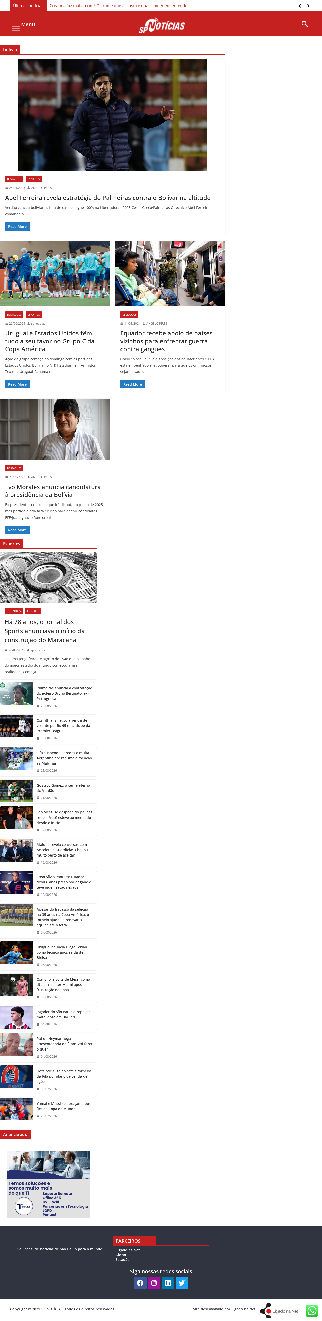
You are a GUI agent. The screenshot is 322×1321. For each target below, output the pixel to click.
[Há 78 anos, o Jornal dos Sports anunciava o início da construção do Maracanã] (48, 577)
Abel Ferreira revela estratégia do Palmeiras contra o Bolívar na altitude (108, 197)
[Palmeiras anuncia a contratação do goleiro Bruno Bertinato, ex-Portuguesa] (16, 697)
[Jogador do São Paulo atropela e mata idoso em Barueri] (16, 1018)
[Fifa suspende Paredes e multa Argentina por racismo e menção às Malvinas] (16, 761)
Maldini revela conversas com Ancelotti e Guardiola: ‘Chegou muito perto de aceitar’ (62, 850)
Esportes (34, 179)
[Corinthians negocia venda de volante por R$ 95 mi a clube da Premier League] (16, 729)
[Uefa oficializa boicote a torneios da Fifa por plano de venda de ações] (16, 1080)
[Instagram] (154, 1283)
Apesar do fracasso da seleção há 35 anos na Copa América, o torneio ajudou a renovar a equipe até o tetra (63, 917)
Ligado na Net (128, 1250)
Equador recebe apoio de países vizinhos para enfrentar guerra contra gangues (166, 341)
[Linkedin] (168, 1283)
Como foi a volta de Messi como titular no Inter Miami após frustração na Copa (63, 984)
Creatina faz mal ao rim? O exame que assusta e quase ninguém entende (118, 5)
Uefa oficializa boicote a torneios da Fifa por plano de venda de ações (64, 1076)
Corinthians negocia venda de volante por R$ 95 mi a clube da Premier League (63, 725)
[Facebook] (140, 1283)
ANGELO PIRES (41, 188)
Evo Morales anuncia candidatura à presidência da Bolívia (53, 491)
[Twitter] (182, 1283)
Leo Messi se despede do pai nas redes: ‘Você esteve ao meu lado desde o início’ (64, 817)
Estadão (123, 1259)
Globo (121, 1254)
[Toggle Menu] (16, 28)
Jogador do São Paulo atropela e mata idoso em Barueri (64, 1014)
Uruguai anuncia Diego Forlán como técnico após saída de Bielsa (62, 952)
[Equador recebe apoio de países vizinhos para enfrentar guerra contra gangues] (170, 273)
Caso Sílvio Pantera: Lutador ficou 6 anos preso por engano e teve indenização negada (64, 882)
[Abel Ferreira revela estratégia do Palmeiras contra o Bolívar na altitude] (112, 115)
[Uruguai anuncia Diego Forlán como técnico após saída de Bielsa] (16, 956)
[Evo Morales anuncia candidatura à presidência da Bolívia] (55, 429)
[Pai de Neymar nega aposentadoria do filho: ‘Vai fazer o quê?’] (16, 1047)
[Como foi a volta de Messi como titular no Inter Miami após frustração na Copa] (16, 988)
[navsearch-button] (303, 24)
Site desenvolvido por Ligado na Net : (225, 1309)
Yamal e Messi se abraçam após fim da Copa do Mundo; (64, 1106)
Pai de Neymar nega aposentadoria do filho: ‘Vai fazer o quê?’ (65, 1044)
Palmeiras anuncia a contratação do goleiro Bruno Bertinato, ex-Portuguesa (64, 693)
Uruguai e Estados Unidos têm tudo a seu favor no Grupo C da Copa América (50, 341)
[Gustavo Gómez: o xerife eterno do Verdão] (16, 792)
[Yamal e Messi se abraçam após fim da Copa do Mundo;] (16, 1110)
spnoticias (38, 323)
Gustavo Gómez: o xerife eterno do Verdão (63, 788)
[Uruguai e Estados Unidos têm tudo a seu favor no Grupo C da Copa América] (55, 273)
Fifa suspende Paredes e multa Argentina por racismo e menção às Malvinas (64, 758)
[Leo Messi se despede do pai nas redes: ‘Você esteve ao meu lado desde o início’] (16, 821)
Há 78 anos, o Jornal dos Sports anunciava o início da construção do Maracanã (45, 630)
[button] (308, 5)
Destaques (14, 179)
